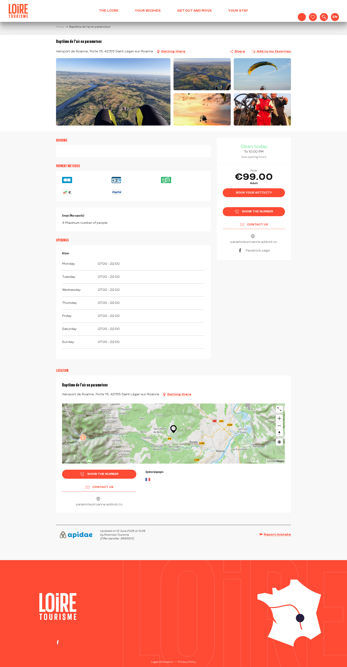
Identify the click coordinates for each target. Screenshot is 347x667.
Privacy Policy (187, 662)
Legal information (162, 662)
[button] (324, 17)
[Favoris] (313, 17)
